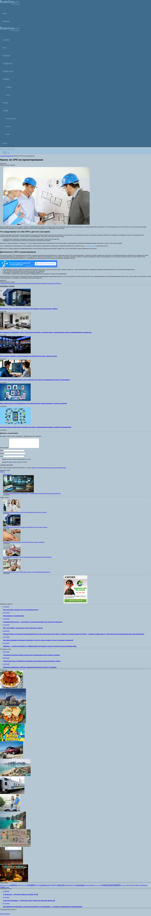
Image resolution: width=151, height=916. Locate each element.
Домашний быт (9, 156)
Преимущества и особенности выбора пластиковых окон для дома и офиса (28, 309)
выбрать (14, 885)
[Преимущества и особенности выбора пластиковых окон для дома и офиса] (15, 305)
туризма (7, 887)
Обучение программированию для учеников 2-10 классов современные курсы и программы (35, 380)
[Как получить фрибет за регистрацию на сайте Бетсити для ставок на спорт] (15, 353)
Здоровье (6, 55)
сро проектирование (90, 246)
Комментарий (4, 447)
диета (19, 885)
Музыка (8, 126)
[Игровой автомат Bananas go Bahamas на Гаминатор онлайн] (12, 740)
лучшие (30, 885)
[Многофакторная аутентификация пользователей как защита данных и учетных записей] (15, 400)
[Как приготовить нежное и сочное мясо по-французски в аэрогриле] (11, 687)
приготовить (80, 885)
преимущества (70, 885)
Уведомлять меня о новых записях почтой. (14, 462)
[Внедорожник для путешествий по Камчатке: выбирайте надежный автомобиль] (11, 758)
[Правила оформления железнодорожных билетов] (12, 793)
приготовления (90, 885)
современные (143, 885)
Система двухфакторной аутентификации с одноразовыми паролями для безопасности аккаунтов (32, 493)
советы (136, 885)
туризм (2, 887)
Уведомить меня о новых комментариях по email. (16, 459)
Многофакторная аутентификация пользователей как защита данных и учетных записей (33, 403)
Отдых (5, 102)
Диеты (8, 95)
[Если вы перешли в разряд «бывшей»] (10, 811)
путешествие (98, 885)
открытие (60, 885)
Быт (4, 47)
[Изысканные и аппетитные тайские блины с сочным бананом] (13, 723)
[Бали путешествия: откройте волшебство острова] (13, 828)
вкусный (5, 885)
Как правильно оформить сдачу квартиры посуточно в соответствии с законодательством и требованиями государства (46, 332)
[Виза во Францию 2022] (15, 846)
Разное (5, 110)
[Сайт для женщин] (9, 4)
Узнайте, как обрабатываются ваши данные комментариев (48, 467)
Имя (1, 450)
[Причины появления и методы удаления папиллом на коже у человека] (11, 540)
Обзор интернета (11, 118)
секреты (131, 885)
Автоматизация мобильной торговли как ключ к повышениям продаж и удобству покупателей (35, 427)
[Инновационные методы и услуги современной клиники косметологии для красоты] (11, 555)
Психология (7, 63)
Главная (2, 156)
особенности (44, 885)
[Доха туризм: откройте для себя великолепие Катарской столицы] (15, 775)
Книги (8, 134)
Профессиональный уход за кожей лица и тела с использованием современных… (27, 572)
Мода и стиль (8, 71)
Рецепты (8, 87)
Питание (6, 79)
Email (2, 453)
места (37, 885)
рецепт (117, 885)
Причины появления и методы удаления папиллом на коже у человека (23, 542)
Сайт (1, 456)
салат (127, 885)
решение (123, 885)
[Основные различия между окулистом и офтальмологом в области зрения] (11, 511)
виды (1, 885)
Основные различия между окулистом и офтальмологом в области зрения (24, 512)
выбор (8, 885)
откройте (53, 885)
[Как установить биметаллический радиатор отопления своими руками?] (11, 863)
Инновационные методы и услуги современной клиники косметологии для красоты (27, 557)
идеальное (24, 885)
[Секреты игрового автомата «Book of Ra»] (14, 881)
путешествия (107, 885)
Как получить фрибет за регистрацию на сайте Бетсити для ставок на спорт (28, 356)
